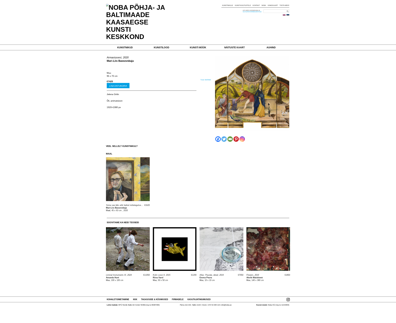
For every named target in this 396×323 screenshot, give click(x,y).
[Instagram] (242, 139)
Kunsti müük (198, 47)
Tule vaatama (205, 80)
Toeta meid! (284, 5)
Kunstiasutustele (243, 5)
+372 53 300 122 (213, 305)
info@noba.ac (226, 305)
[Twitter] (224, 139)
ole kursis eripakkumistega (252, 12)
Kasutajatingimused (199, 299)
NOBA (264, 5)
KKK (135, 299)
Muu (109, 73)
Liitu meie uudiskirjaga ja (251, 10)
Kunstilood (161, 47)
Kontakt (256, 5)
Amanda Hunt (112, 277)
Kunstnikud (125, 47)
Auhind (271, 47)
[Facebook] (218, 139)
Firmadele (178, 299)
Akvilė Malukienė (254, 277)
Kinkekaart (273, 5)
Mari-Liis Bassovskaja (120, 60)
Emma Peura (206, 277)
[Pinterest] (236, 139)
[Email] (230, 139)
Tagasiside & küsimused (154, 299)
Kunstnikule (227, 5)
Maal (108, 210)
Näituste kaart (234, 47)
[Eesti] (287, 15)
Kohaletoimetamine (118, 299)
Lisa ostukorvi (118, 86)
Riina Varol (158, 277)
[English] (284, 15)
